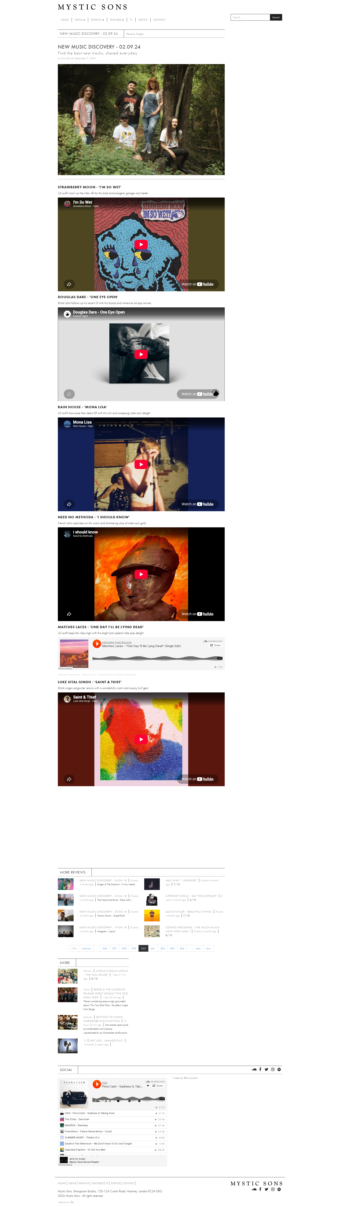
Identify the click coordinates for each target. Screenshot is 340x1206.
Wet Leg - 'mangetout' (106, 1040)
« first (73, 948)
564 (182, 948)
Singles (140, 34)
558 (124, 948)
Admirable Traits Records (69, 675)
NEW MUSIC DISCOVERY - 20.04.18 (103, 911)
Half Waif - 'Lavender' (181, 880)
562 (162, 948)
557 (114, 948)
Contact (159, 19)
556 (105, 948)
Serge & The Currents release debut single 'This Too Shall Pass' (105, 993)
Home (65, 19)
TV (131, 19)
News (79, 19)
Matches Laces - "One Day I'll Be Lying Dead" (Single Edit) (109, 675)
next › (198, 948)
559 (133, 948)
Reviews (96, 19)
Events (143, 19)
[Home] (92, 6)
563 (172, 948)
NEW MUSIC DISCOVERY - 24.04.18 (103, 880)
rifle (72, 1202)
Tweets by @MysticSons (185, 1078)
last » (208, 948)
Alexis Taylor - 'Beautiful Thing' (189, 911)
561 (153, 948)
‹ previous (86, 948)
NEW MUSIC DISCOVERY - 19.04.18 (103, 927)
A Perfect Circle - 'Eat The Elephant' (191, 896)
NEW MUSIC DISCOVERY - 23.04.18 (103, 896)
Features (116, 19)
